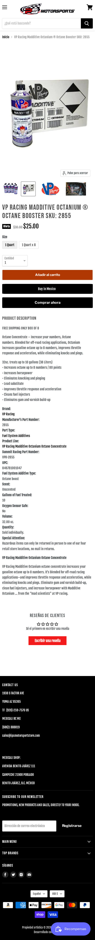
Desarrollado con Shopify (47, 932)
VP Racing (8, 414)
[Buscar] (87, 23)
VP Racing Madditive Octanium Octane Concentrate (34, 446)
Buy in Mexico (47, 289)
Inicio (5, 37)
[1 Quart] (10, 250)
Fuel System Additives (16, 436)
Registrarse (72, 826)
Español (37, 893)
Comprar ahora (48, 302)
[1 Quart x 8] (29, 250)
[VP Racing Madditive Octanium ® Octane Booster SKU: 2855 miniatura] (11, 189)
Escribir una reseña (48, 640)
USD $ (55, 893)
